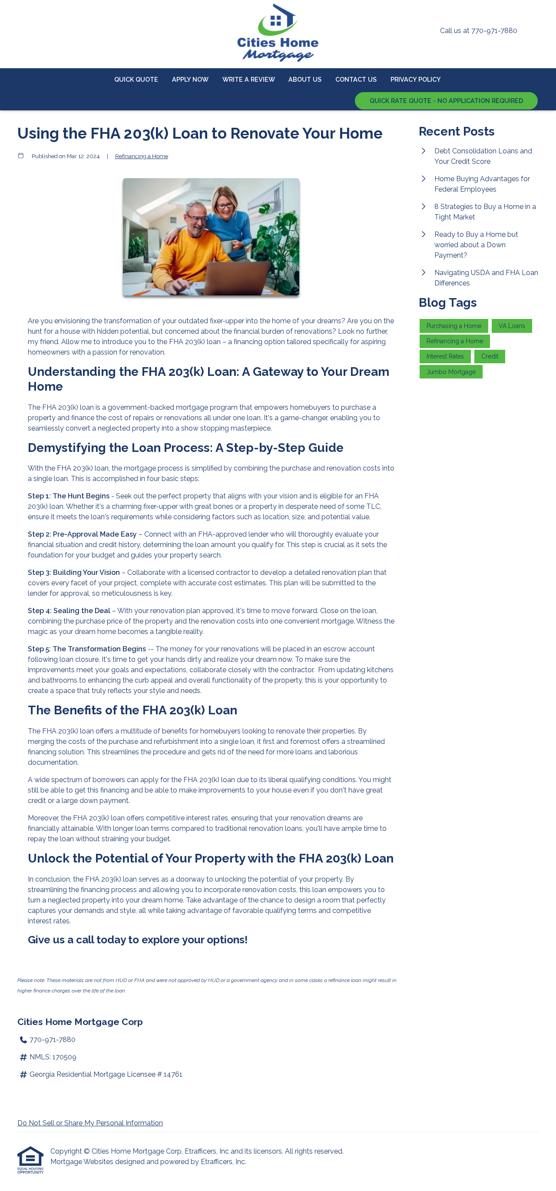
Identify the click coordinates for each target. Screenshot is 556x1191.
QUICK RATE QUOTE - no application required (446, 100)
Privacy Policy (416, 79)
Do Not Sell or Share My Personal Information (90, 1123)
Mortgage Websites (82, 1162)
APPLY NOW (190, 79)
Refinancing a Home (141, 156)
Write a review (248, 79)
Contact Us (356, 79)
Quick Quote (136, 79)
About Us (304, 79)
